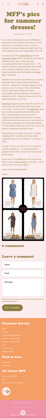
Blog (4, 329)
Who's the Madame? (9, 376)
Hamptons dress (9, 58)
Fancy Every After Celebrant (13, 383)
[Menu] (3, 4)
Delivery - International (11, 342)
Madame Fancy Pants (25, 402)
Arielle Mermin (26, 55)
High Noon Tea (8, 103)
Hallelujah (34, 109)
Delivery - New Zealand (10, 338)
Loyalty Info (7, 348)
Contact (5, 332)
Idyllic (34, 415)
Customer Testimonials (11, 335)
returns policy (20, 162)
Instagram (6, 365)
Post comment (12, 308)
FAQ (3, 345)
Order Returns (7, 351)
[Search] (8, 3)
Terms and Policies (23, 407)
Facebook (6, 362)
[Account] (37, 3)
